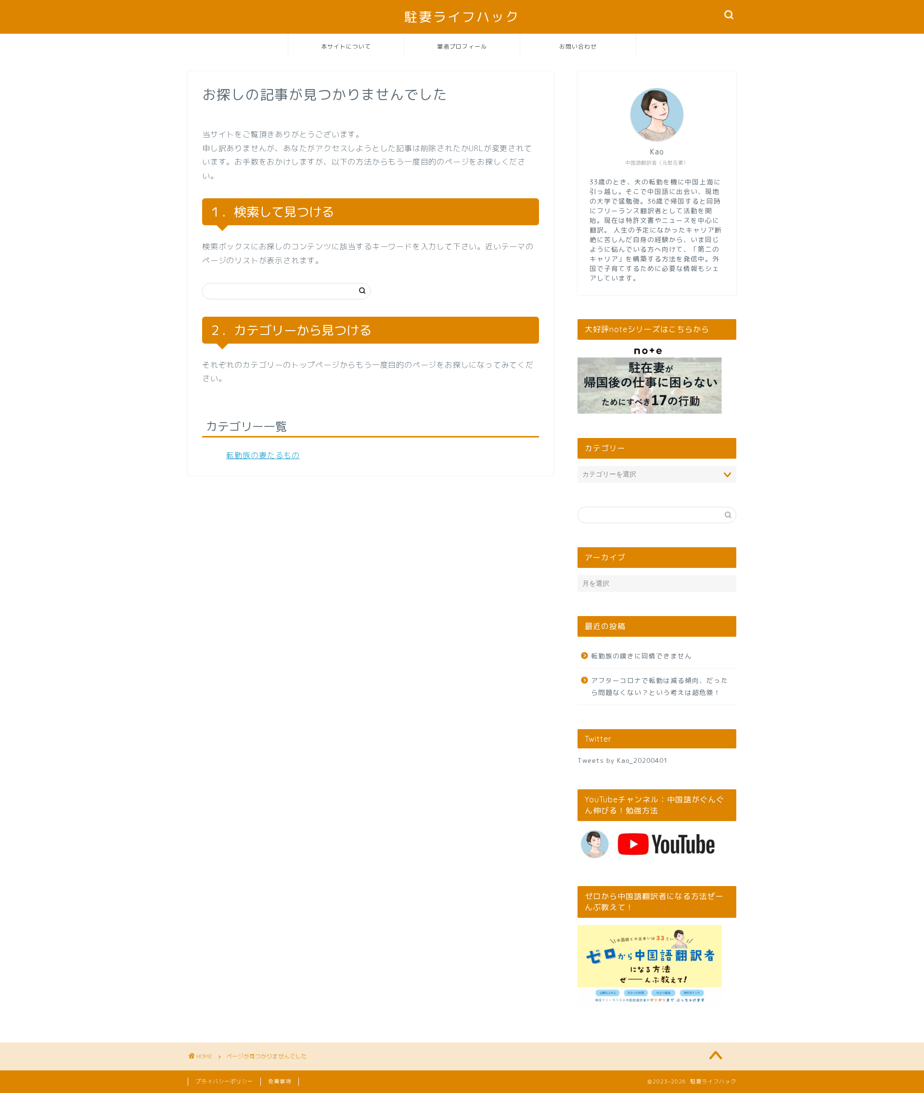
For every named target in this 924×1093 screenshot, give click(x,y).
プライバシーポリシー (224, 1081)
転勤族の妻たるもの (263, 455)
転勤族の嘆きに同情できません (641, 655)
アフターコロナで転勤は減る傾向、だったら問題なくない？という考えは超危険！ (659, 686)
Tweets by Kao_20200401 (623, 760)
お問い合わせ (578, 46)
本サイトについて (346, 46)
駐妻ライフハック (462, 17)
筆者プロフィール (462, 46)
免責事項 (279, 1081)
